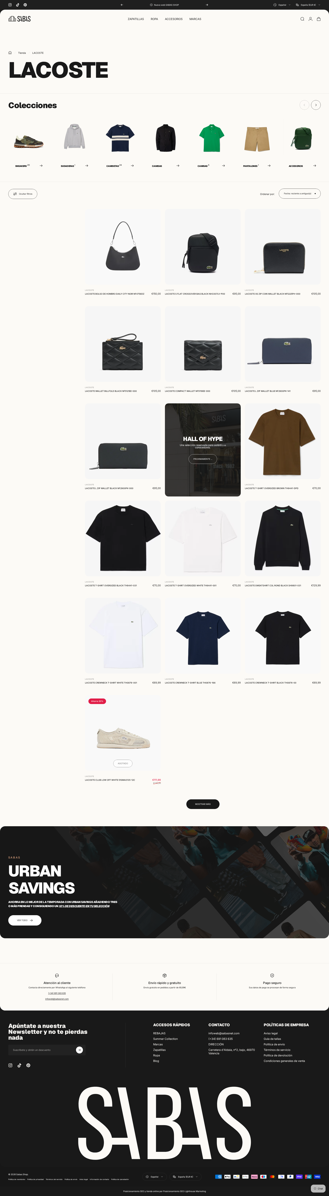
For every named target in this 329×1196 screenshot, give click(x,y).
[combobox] (282, 5)
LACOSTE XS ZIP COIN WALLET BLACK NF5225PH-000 (272, 294)
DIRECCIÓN (216, 1044)
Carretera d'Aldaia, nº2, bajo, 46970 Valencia (231, 1051)
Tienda (22, 52)
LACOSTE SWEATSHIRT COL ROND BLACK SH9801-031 (273, 585)
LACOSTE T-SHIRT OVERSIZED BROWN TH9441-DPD (271, 488)
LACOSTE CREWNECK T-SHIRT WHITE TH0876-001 (111, 682)
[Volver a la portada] (10, 52)
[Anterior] (122, 5)
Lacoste (89, 290)
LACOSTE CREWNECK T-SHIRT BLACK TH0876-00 (270, 682)
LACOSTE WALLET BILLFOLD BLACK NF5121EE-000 (111, 391)
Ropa (156, 1055)
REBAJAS (159, 1033)
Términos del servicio (54, 1179)
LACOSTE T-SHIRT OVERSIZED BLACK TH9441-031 (111, 585)
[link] (203, 459)
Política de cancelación (120, 1179)
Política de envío (274, 1044)
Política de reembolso (16, 1179)
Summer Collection (165, 1039)
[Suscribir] (79, 1050)
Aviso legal (271, 1033)
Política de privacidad (35, 1179)
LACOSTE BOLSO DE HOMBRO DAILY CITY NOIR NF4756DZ (114, 294)
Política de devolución (278, 1055)
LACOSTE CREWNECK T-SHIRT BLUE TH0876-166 (190, 682)
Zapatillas (159, 1050)
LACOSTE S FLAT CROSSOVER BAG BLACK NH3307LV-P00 (195, 294)
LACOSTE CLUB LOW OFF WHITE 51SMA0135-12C (110, 780)
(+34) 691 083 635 (57, 993)
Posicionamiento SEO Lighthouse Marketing (184, 1191)
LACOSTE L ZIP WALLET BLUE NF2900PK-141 (267, 391)
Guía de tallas (272, 1039)
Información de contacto (99, 1179)
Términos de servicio (277, 1050)
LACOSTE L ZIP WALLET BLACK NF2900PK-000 (109, 488)
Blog (156, 1061)
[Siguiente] (207, 5)
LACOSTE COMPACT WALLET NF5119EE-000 (187, 391)
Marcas (158, 1044)
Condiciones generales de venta (284, 1061)
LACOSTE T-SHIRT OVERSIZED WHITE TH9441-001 (190, 585)
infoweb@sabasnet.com (57, 999)
